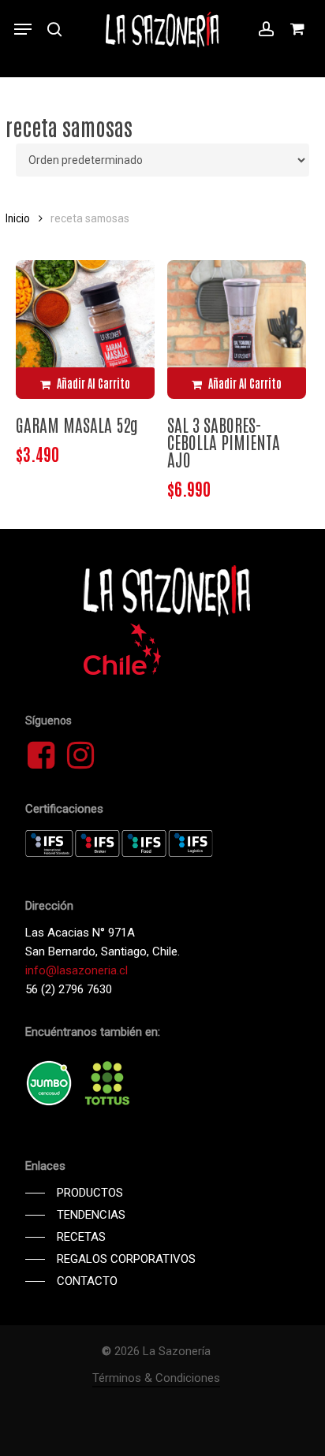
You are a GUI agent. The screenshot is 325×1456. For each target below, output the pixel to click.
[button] (23, 29)
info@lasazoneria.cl (76, 970)
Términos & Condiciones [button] (156, 1378)
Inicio (18, 218)
